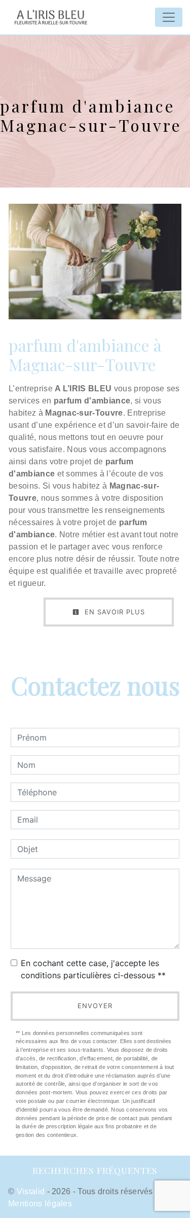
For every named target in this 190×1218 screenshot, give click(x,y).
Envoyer (95, 1006)
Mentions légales (40, 1203)
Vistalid (31, 1191)
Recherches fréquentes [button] (95, 1170)
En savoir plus (113, 612)
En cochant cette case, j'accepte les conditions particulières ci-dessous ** (93, 969)
